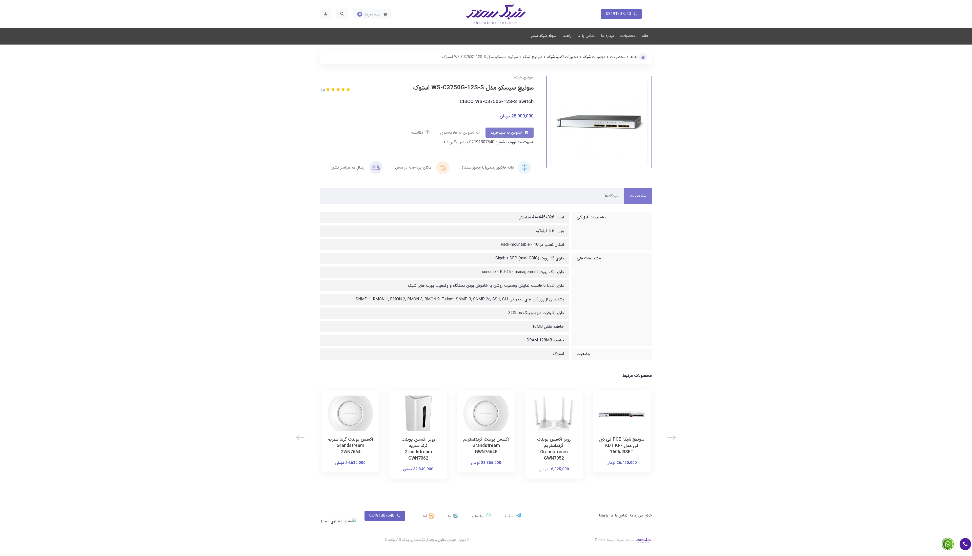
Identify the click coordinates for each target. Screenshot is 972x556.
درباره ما (607, 36)
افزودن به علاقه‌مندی (457, 132)
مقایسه (417, 132)
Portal (600, 540)
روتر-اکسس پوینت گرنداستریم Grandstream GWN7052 (554, 449)
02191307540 (481, 142)
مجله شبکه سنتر (543, 36)
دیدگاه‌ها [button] (611, 196)
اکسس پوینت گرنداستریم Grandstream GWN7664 (350, 445)
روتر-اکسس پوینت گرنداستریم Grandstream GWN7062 (418, 449)
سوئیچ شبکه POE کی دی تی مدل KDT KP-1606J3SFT (621, 445)
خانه (645, 36)
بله (450, 516)
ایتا (425, 516)
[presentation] (671, 438)
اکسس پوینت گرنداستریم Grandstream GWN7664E (486, 445)
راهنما (566, 36)
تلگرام (509, 516)
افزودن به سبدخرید (506, 132)
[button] (372, 14)
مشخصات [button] (638, 196)
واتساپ (478, 516)
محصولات (628, 36)
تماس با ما (586, 36)
